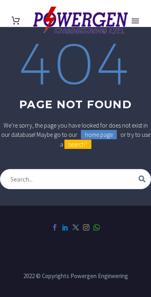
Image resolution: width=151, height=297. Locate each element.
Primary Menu (135, 21)
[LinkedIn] (65, 227)
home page (99, 134)
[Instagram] (86, 227)
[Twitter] (75, 227)
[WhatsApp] (96, 227)
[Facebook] (55, 227)
